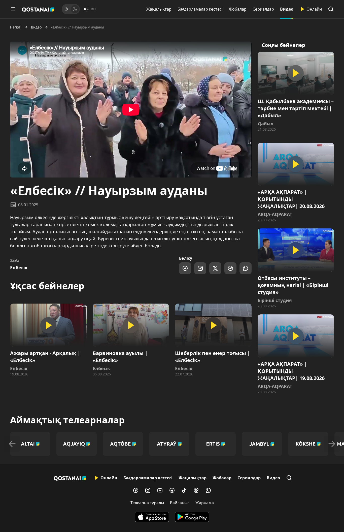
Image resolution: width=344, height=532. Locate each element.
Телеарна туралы (147, 503)
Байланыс (179, 503)
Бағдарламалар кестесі (200, 9)
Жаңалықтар (158, 9)
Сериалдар (263, 9)
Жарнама (204, 503)
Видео (286, 9)
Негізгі (15, 27)
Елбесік (18, 267)
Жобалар (238, 9)
